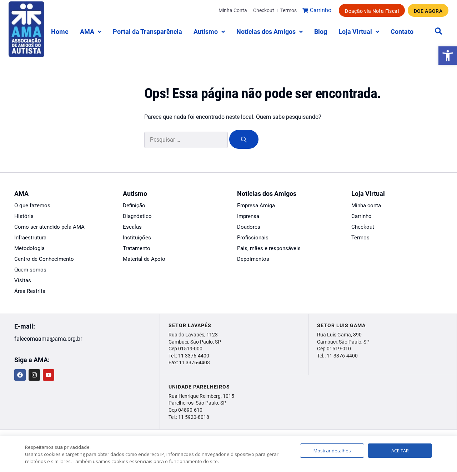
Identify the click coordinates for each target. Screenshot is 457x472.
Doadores (248, 227)
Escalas (132, 227)
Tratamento (136, 248)
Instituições (137, 237)
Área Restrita (29, 291)
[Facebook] (20, 375)
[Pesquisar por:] (186, 139)
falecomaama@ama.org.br (48, 338)
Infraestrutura (30, 237)
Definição (134, 205)
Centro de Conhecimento (44, 259)
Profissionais (252, 237)
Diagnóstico (137, 216)
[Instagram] (34, 375)
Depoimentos (253, 259)
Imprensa (248, 216)
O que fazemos (32, 205)
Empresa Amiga (256, 205)
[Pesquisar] (243, 139)
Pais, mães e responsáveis (269, 248)
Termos (360, 237)
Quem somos (30, 270)
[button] (447, 55)
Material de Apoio (144, 259)
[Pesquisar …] (438, 32)
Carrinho (361, 216)
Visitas (22, 280)
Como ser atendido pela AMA (49, 227)
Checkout (362, 227)
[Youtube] (48, 375)
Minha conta (366, 205)
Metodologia (29, 248)
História (24, 216)
